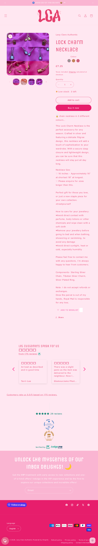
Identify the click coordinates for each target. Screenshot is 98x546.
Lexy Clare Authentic (24, 540)
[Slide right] (46, 82)
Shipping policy (67, 542)
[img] (50, 350)
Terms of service (85, 540)
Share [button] (61, 317)
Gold (73, 60)
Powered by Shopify (40, 540)
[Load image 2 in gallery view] (24, 82)
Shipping (72, 72)
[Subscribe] (70, 490)
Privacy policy (70, 540)
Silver (69, 60)
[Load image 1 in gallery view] (16, 82)
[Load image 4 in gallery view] (39, 82)
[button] (6, 16)
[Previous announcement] (5, 3)
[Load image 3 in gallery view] (31, 82)
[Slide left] (9, 82)
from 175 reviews (28, 354)
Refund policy (56, 540)
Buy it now (73, 108)
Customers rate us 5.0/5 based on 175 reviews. (32, 394)
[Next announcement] (93, 3)
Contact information (83, 542)
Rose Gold (78, 60)
